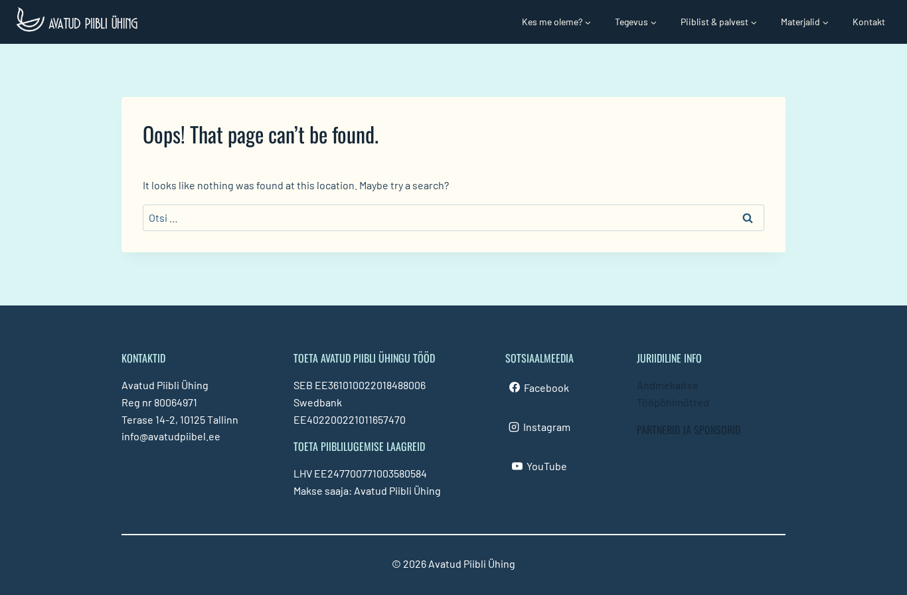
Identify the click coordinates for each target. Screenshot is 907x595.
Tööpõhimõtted (673, 402)
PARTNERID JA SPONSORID (688, 430)
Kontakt (869, 21)
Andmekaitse (668, 385)
